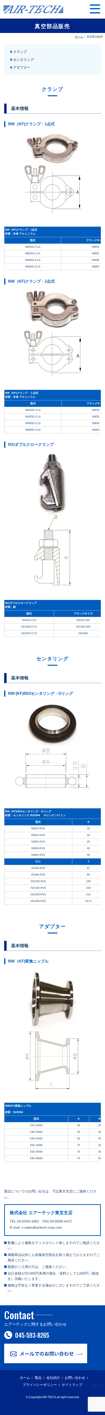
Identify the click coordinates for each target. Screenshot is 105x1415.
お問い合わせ (75, 1378)
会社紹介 (53, 1378)
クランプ (20, 52)
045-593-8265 (32, 1335)
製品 (38, 1378)
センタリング (23, 60)
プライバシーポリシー (40, 1385)
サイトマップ (72, 1385)
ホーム (79, 36)
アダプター (21, 67)
